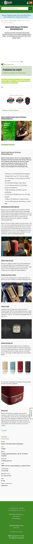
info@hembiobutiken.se (17, 514)
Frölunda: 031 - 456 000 (17, 508)
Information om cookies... (16, 532)
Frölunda (17, 516)
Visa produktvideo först (9, 64)
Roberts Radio (5, 439)
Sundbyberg (17, 518)
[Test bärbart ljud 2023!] (16, 131)
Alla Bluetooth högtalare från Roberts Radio (14, 73)
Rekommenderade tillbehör (11, 110)
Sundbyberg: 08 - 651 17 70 (17, 510)
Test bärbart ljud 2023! (8, 145)
